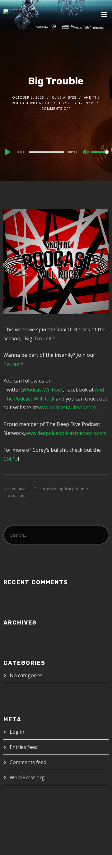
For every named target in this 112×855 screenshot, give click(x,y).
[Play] (7, 152)
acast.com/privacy (58, 488)
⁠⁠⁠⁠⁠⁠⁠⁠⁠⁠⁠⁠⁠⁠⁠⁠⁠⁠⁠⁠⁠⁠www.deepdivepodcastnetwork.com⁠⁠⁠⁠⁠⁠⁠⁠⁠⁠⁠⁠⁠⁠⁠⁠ (66, 433)
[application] (56, 151)
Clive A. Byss (64, 97)
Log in (17, 731)
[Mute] (86, 152)
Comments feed (28, 762)
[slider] (100, 157)
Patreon (12, 363)
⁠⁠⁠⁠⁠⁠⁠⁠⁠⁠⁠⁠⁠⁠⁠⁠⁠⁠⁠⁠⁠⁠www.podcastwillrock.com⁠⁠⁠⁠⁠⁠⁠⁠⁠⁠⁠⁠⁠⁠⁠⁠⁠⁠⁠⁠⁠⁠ (66, 407)
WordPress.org (27, 777)
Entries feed (24, 747)
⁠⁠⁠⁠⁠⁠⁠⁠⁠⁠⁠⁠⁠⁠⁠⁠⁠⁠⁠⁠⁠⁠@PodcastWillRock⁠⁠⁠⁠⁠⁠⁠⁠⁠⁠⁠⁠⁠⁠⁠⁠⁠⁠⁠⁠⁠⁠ (42, 389)
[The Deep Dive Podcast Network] (19, 11)
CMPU (10, 458)
